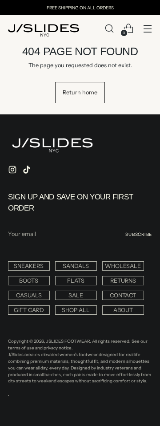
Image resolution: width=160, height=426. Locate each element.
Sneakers (29, 266)
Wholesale (123, 266)
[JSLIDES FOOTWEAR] (43, 30)
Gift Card (29, 310)
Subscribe (138, 234)
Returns (123, 280)
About (123, 310)
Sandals (76, 266)
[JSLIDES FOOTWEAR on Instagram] (13, 170)
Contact (123, 295)
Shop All (76, 310)
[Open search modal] (109, 29)
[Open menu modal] (147, 29)
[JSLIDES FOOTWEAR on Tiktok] (27, 170)
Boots (28, 280)
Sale (75, 295)
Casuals (29, 295)
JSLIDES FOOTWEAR (68, 341)
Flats (75, 280)
